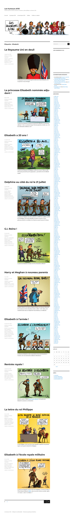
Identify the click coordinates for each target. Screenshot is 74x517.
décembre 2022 (57, 148)
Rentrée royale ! (13, 364)
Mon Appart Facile (57, 86)
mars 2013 (56, 289)
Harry (9, 283)
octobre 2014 (56, 267)
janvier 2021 (56, 176)
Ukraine (11, 105)
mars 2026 (56, 101)
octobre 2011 (56, 309)
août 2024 (56, 124)
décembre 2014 (57, 265)
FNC (12, 331)
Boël (9, 192)
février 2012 (56, 304)
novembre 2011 (57, 307)
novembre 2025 (57, 106)
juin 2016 (56, 243)
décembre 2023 (57, 134)
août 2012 (56, 298)
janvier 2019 (56, 205)
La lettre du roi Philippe (18, 409)
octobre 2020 (56, 180)
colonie (10, 420)
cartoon (5, 59)
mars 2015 (56, 261)
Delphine (6, 194)
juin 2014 (56, 271)
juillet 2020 (56, 183)
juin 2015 (56, 258)
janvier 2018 (56, 220)
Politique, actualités (8, 55)
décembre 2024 (57, 119)
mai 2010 (56, 329)
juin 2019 (56, 199)
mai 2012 (56, 300)
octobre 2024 (56, 121)
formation (10, 241)
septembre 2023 (57, 137)
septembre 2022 (57, 152)
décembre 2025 (57, 104)
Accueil (6, 15)
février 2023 (56, 146)
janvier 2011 (56, 320)
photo (9, 147)
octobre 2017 (56, 224)
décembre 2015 (57, 250)
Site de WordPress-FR (58, 379)
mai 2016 (56, 244)
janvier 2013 (56, 292)
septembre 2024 (57, 123)
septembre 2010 (57, 324)
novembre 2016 (57, 237)
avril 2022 (56, 158)
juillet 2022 (56, 154)
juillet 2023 (56, 140)
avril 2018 (56, 216)
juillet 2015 (56, 256)
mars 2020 (56, 188)
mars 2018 (56, 217)
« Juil (56, 366)
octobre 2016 (56, 238)
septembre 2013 (57, 282)
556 (5, 328)
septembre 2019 (57, 196)
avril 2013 (56, 288)
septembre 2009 (57, 339)
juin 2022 (56, 155)
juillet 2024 (56, 125)
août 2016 (56, 241)
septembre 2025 (57, 108)
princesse (6, 149)
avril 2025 (56, 114)
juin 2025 (56, 112)
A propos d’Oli (12, 15)
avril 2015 (56, 260)
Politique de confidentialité (17, 511)
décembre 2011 (57, 306)
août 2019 (56, 197)
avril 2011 (56, 316)
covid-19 (10, 374)
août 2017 (56, 226)
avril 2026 (56, 100)
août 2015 (56, 255)
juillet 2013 (56, 284)
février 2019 (56, 204)
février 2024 (56, 131)
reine (12, 243)
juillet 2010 (56, 327)
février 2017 (56, 233)
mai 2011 (55, 315)
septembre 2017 (57, 225)
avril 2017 (56, 231)
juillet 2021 (56, 169)
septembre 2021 (57, 166)
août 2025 (56, 109)
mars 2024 (56, 130)
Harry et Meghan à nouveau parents (26, 272)
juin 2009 (56, 343)
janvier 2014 (56, 277)
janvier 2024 (56, 132)
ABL (5, 237)
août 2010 (56, 326)
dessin (9, 59)
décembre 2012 (57, 293)
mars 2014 (56, 275)
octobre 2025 (56, 107)
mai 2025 (56, 113)
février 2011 (56, 318)
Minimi (9, 242)
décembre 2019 (57, 192)
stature (10, 424)
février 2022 (56, 160)
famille (9, 195)
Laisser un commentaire (9, 108)
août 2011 (56, 311)
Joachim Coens (7, 334)
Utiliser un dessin (36, 15)
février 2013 (56, 290)
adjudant (6, 102)
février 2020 (56, 190)
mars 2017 (56, 232)
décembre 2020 (57, 177)
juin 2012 (56, 299)
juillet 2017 (56, 227)
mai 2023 (56, 142)
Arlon (7, 237)
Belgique (6, 144)
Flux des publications (58, 376)
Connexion (56, 375)
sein (9, 149)
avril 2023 (56, 143)
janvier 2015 (56, 264)
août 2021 (56, 168)
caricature (11, 58)
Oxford (11, 146)
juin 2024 (56, 126)
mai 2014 (56, 272)
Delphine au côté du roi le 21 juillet (25, 182)
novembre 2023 (57, 135)
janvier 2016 (56, 249)
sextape (11, 149)
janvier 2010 (56, 334)
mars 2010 (56, 332)
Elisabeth (6, 61)
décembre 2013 (57, 278)
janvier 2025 (56, 118)
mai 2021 (56, 171)
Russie (8, 105)
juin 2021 (56, 170)
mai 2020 (56, 186)
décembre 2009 (57, 335)
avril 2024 (56, 129)
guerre (9, 104)
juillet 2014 (56, 270)
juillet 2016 (56, 242)
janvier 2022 (56, 162)
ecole (8, 375)
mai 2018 (56, 215)
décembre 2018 (57, 207)
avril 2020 (56, 187)
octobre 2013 (56, 281)
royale (10, 378)
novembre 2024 (57, 120)
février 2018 (56, 219)
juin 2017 (56, 228)
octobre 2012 (56, 295)
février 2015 (56, 262)
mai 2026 (56, 98)
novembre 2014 (57, 266)
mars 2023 (56, 145)
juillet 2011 (56, 312)
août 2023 (56, 138)
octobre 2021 (56, 165)
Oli (8, 61)
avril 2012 (56, 301)
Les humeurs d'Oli (12, 9)
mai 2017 (56, 230)
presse (11, 61)
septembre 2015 (57, 254)
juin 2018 (56, 214)
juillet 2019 (56, 198)
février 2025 (56, 117)
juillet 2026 (56, 96)
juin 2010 (56, 328)
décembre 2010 (57, 321)
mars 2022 (56, 159)
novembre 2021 (57, 164)
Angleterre (6, 58)
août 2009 (56, 340)
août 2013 (56, 283)
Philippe (6, 243)
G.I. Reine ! (10, 228)
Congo (5, 422)
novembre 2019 (57, 193)
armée (9, 328)
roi (13, 243)
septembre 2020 (57, 181)
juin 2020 (56, 185)
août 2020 (56, 182)
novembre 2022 (57, 149)
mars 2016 (56, 247)
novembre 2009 (57, 337)
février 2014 (56, 276)
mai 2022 (56, 157)
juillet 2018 (56, 213)
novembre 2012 (57, 294)
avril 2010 (56, 331)
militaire (6, 242)
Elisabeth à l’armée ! (16, 319)
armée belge (11, 237)
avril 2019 (56, 202)
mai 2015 (56, 259)
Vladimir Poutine (7, 106)
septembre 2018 (57, 210)
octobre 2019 (56, 194)
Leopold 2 (6, 423)
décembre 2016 (57, 236)
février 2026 (56, 102)
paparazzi (6, 147)
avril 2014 (56, 273)
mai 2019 (56, 200)
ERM (30, 491)
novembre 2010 (57, 322)
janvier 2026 (56, 103)
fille (9, 197)
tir (11, 336)
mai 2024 (56, 128)
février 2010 (56, 333)
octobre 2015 (56, 253)
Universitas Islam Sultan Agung (60, 79)
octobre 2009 (56, 338)
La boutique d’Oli (21, 15)
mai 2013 (55, 287)
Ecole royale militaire (33, 399)
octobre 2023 (56, 136)
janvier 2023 (56, 147)
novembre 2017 (57, 222)
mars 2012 (56, 303)
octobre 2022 (56, 151)
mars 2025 (56, 115)
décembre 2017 (57, 221)
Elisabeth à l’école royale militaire (24, 454)
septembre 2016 (57, 239)
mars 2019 (56, 203)
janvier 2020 (56, 191)
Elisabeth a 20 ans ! (16, 135)
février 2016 (56, 248)
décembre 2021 (57, 163)
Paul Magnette (9, 335)
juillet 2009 (56, 341)
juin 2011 (55, 314)
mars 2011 (56, 317)
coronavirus (6, 374)
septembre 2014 (57, 269)
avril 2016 (56, 245)
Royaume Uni (7, 62)
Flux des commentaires (58, 377)
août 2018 (56, 211)
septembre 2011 (57, 310)
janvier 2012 (56, 305)
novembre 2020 (57, 179)
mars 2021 (56, 174)
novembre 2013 (57, 279)
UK (10, 62)
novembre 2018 (57, 208)
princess (8, 336)
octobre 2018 (56, 209)
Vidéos (28, 15)
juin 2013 (56, 286)
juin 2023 (56, 141)
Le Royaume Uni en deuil (19, 49)
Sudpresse (6, 57)
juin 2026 (56, 97)
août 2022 (56, 153)
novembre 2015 (57, 252)
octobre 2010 (56, 323)
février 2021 (56, 175)
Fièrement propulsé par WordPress (29, 511)
